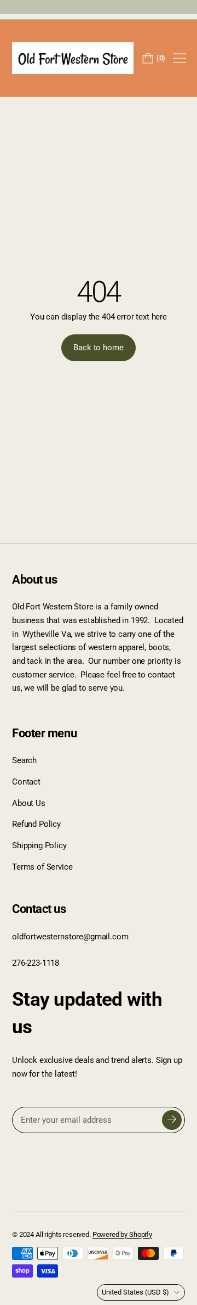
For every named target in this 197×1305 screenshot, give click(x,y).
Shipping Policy (39, 845)
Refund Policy (36, 824)
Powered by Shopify (122, 1234)
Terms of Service (42, 867)
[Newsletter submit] (172, 1120)
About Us (28, 803)
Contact (26, 782)
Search (24, 760)
